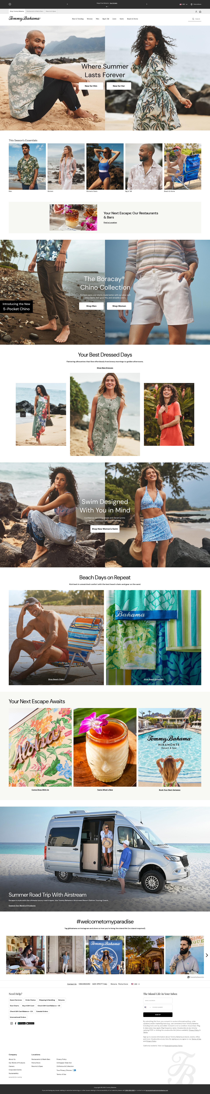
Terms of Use (196, 1039)
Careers (11, 1066)
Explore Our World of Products (22, 906)
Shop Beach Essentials (154, 679)
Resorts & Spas (37, 1066)
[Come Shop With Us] (40, 747)
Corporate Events (15, 1070)
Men (97, 19)
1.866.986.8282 (130, 1090)
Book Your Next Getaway (169, 790)
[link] (41, 414)
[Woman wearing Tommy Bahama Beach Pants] (39, 515)
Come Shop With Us (40, 790)
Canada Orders (42, 1011)
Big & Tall (106, 19)
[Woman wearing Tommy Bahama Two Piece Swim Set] (169, 515)
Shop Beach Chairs (56, 679)
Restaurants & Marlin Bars (41, 1059)
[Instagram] (12, 1023)
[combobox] (147, 1007)
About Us (12, 1059)
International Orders (18, 1017)
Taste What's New (105, 790)
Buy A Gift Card (28, 1006)
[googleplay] (22, 1023)
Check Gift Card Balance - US (49, 1006)
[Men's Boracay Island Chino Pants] (39, 292)
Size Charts (14, 1006)
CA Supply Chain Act (64, 1063)
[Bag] (200, 11)
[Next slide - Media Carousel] (207, 955)
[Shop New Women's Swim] (105, 529)
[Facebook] (16, 1023)
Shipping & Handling (47, 1000)
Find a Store (36, 1063)
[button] (106, 6)
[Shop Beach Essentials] (153, 637)
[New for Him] (90, 86)
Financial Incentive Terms (173, 1046)
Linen (114, 19)
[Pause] (10, 4)
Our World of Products (17, 1063)
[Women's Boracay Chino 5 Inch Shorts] (167, 292)
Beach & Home (132, 19)
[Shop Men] (91, 306)
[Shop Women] (118, 306)
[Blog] (15, 1077)
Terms (145, 1032)
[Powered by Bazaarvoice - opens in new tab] (195, 977)
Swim (122, 19)
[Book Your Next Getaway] (169, 747)
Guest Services (16, 1000)
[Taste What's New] (105, 747)
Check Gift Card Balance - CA (21, 1011)
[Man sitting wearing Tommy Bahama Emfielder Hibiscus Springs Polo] (34, 78)
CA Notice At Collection (65, 1066)
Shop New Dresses (105, 368)
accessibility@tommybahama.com (157, 1090)
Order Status (30, 1000)
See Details (139, 3)
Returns (61, 1000)
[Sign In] (196, 11)
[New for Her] (118, 86)
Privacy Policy (194, 1030)
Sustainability (13, 1073)
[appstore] (30, 1023)
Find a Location (110, 222)
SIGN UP (158, 1015)
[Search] (194, 18)
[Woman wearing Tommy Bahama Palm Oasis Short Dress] (160, 78)
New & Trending (77, 19)
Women (90, 19)
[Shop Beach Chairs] (56, 637)
